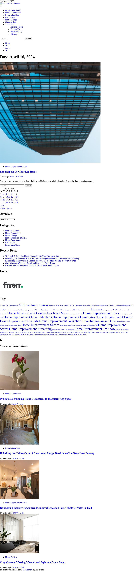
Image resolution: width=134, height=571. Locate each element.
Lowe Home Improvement (110, 332)
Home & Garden (12, 231)
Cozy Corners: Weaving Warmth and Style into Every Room (30, 263)
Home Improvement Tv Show (94, 329)
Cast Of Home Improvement (26, 310)
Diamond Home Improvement (44, 310)
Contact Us (15, 29)
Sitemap (13, 34)
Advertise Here (16, 27)
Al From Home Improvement (9, 305)
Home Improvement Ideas (101, 313)
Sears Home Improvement (41, 334)
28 (17, 203)
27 (14, 203)
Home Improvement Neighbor (60, 321)
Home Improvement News (16, 166)
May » (9, 208)
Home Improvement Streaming (30, 329)
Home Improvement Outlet (99, 321)
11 (9, 197)
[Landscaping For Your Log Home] (50, 162)
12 (12, 197)
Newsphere (27, 570)
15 (1, 200)
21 (17, 200)
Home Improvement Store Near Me (86, 325)
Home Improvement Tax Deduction (63, 329)
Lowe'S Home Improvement (69, 332)
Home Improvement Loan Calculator (28, 317)
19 (12, 200)
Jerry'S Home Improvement (32, 332)
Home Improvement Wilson (15, 332)
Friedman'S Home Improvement (64, 310)
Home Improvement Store (68, 325)
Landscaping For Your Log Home (18, 171)
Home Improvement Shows (40, 325)
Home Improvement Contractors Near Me (36, 313)
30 (4, 205)
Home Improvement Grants (74, 313)
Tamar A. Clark (16, 177)
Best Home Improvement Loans (78, 305)
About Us (9, 24)
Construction (10, 22)
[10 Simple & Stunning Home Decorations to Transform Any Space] (19, 389)
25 (9, 203)
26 (12, 203)
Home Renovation (12, 10)
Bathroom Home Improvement (58, 305)
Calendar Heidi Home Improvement (119, 305)
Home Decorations (13, 13)
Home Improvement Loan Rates (74, 317)
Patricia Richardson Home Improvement (21, 334)
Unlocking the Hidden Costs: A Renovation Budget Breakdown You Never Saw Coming (42, 258)
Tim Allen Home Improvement (76, 334)
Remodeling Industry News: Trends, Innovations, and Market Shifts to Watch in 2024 (40, 261)
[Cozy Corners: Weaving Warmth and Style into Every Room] (19, 553)
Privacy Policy (16, 31)
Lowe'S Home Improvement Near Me (90, 332)
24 (7, 203)
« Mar (2, 208)
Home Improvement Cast (108, 310)
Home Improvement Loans (113, 317)
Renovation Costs (12, 15)
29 (1, 205)
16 (4, 200)
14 (17, 197)
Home (95, 309)
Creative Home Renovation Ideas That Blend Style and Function (32, 265)
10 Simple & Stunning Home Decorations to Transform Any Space (32, 256)
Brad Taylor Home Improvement (98, 305)
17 (7, 200)
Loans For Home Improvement (51, 332)
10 (7, 197)
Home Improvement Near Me (19, 321)
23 (4, 203)
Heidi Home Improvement (82, 310)
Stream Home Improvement (58, 334)
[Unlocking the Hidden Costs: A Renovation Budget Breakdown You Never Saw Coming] (19, 444)
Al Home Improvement (33, 305)
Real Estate (10, 17)
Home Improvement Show (13, 325)
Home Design (11, 20)
